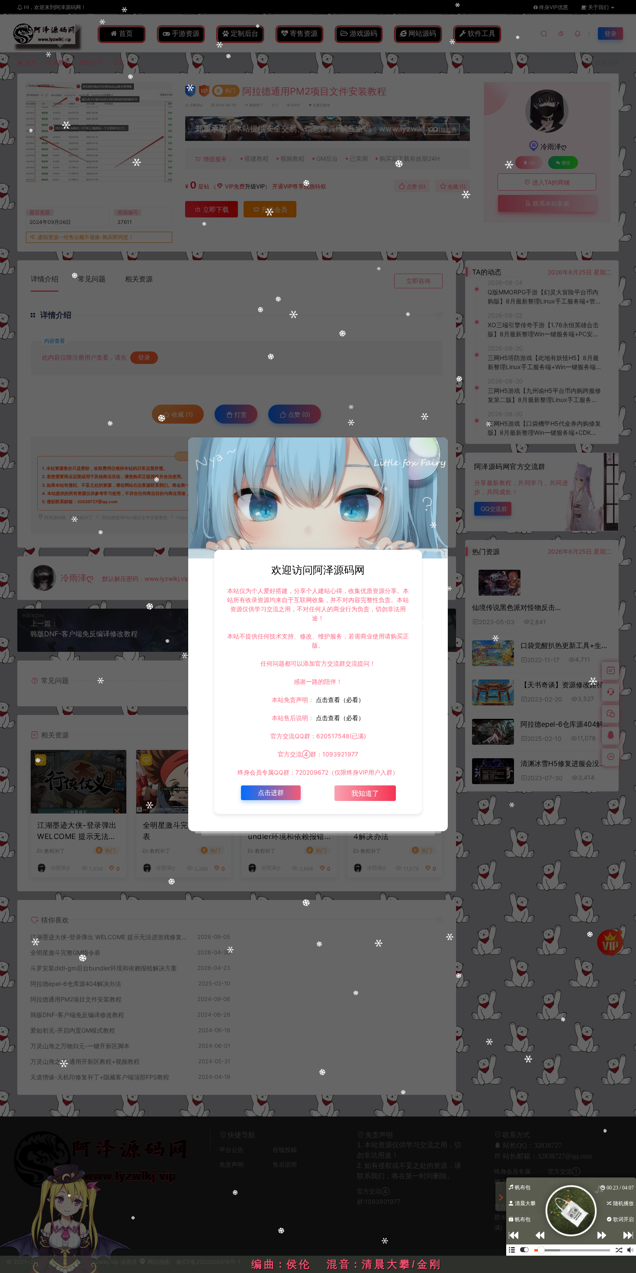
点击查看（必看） (339, 699)
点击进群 (271, 792)
